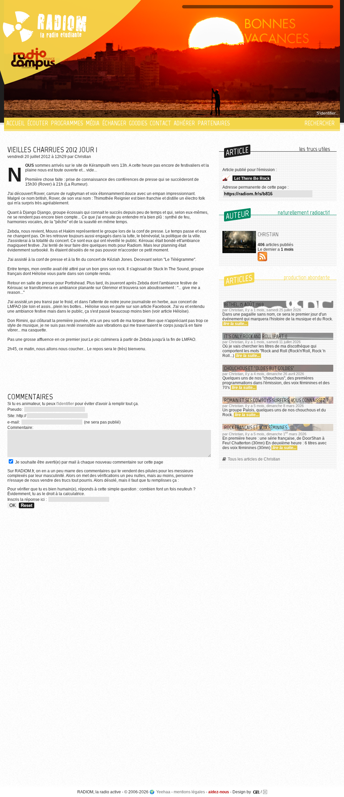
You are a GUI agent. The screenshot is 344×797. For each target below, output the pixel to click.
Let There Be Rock (252, 178)
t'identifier (65, 403)
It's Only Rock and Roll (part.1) (255, 336)
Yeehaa (163, 792)
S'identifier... (327, 113)
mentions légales (189, 792)
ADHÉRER (184, 123)
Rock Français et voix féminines (255, 427)
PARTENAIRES (214, 123)
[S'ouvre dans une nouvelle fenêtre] (33, 58)
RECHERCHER (319, 123)
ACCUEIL (15, 123)
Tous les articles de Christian (254, 459)
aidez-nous (218, 792)
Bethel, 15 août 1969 (244, 304)
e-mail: (14, 422)
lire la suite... (235, 323)
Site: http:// (16, 415)
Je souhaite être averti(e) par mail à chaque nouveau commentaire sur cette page (88, 462)
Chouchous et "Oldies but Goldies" (259, 368)
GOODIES (138, 123)
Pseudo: (15, 409)
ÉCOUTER (37, 123)
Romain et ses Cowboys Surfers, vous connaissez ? (276, 400)
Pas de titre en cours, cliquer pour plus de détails (51, 113)
